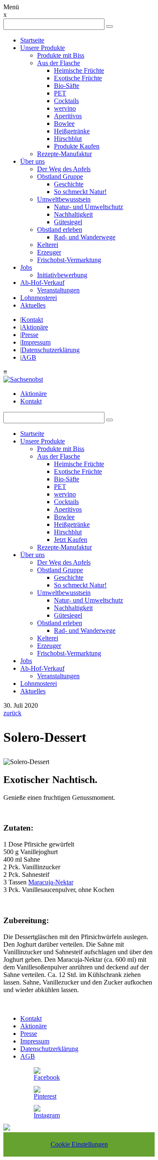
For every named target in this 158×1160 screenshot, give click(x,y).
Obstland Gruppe (60, 176)
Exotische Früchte (78, 78)
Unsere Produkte (42, 47)
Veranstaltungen (58, 290)
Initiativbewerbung (62, 275)
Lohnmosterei (38, 297)
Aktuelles (33, 305)
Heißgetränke (72, 131)
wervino (65, 108)
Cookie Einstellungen (79, 1144)
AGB (28, 357)
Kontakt (32, 319)
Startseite (32, 40)
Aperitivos (68, 115)
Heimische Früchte (79, 70)
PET (60, 93)
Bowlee (64, 123)
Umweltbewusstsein (64, 199)
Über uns (32, 161)
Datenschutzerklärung (50, 349)
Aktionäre (34, 327)
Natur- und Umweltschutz (88, 206)
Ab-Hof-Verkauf (42, 282)
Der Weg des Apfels (64, 169)
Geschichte (68, 184)
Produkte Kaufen (76, 146)
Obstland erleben (59, 229)
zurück (12, 713)
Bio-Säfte (66, 85)
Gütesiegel (68, 222)
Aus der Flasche (58, 62)
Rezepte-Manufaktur (64, 153)
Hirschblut (68, 138)
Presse (29, 334)
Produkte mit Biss (60, 55)
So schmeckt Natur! (80, 191)
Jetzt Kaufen (70, 539)
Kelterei (47, 244)
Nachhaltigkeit (73, 214)
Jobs (26, 267)
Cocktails (66, 100)
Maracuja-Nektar (50, 882)
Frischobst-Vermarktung (69, 259)
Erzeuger (49, 252)
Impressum (36, 342)
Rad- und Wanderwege (84, 237)
